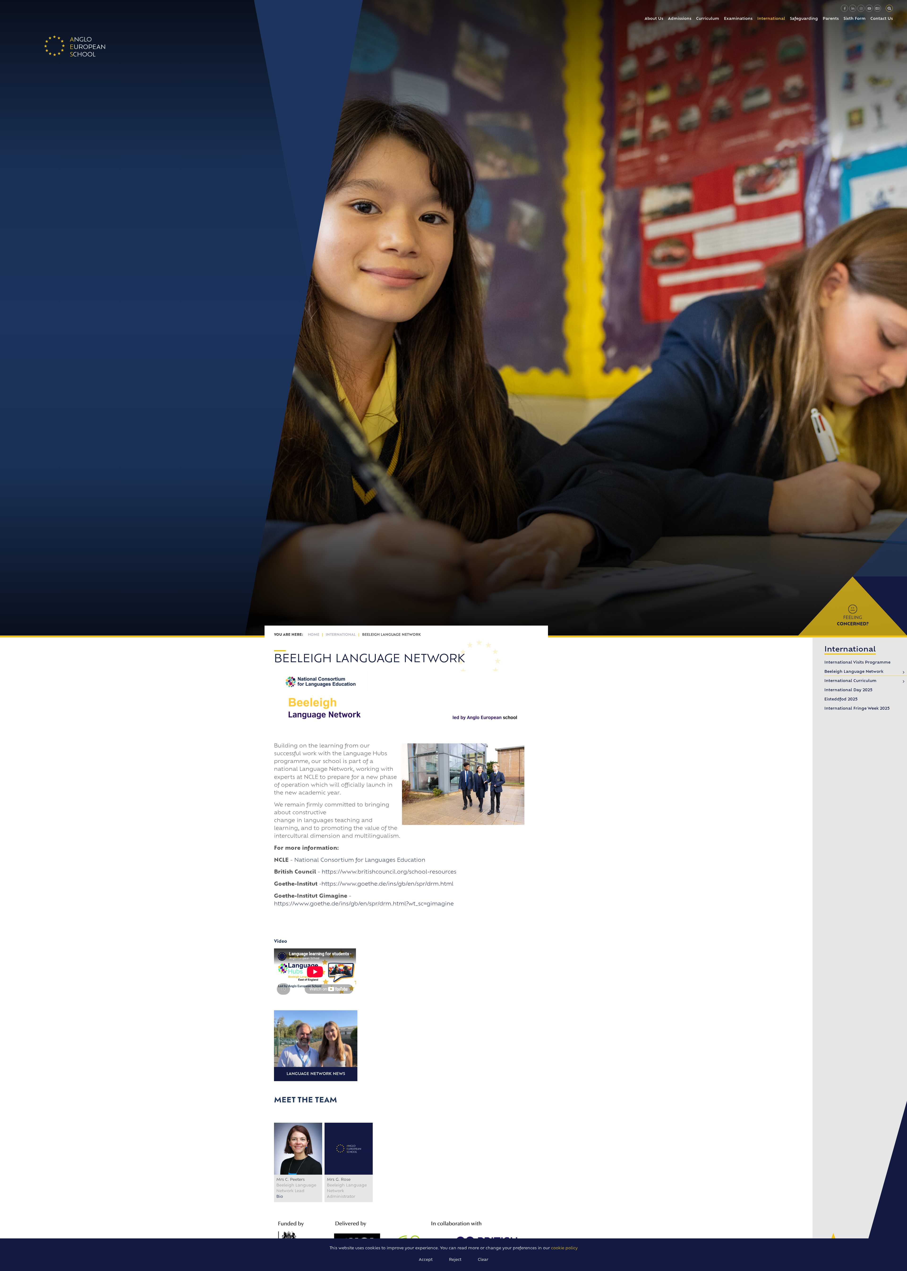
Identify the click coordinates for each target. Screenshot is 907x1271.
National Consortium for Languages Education (359, 860)
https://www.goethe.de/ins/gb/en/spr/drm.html (387, 884)
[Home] (75, 46)
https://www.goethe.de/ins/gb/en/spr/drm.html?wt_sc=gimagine (364, 904)
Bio (279, 1197)
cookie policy (564, 1248)
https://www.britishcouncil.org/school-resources (389, 872)
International (341, 635)
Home (313, 635)
